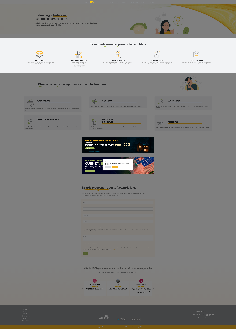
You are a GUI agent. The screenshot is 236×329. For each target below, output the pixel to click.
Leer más (107, 164)
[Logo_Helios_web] (88, 1)
